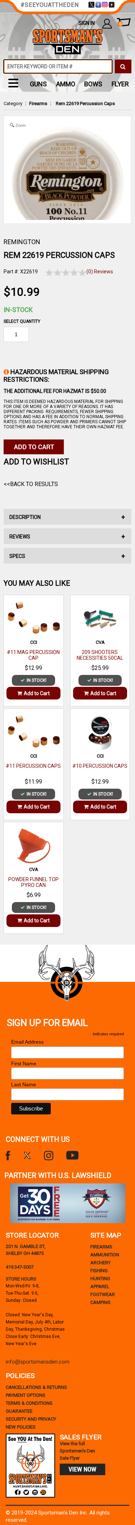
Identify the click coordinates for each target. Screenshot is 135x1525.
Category (13, 103)
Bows (93, 84)
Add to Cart (37, 693)
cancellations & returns (36, 1387)
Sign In (86, 23)
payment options (25, 1395)
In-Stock (18, 309)
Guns (38, 84)
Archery (100, 1262)
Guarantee (19, 1411)
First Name (23, 1063)
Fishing (99, 1270)
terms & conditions (29, 1403)
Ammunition (104, 1254)
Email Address (29, 1042)
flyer (120, 84)
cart (120, 24)
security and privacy (31, 1419)
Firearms (38, 103)
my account (107, 23)
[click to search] (123, 66)
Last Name (23, 1084)
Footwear (102, 1294)
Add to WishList (36, 461)
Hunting (100, 1278)
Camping (100, 1302)
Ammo (65, 84)
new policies (21, 1427)
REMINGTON (22, 242)
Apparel (99, 1286)
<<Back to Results (31, 484)
